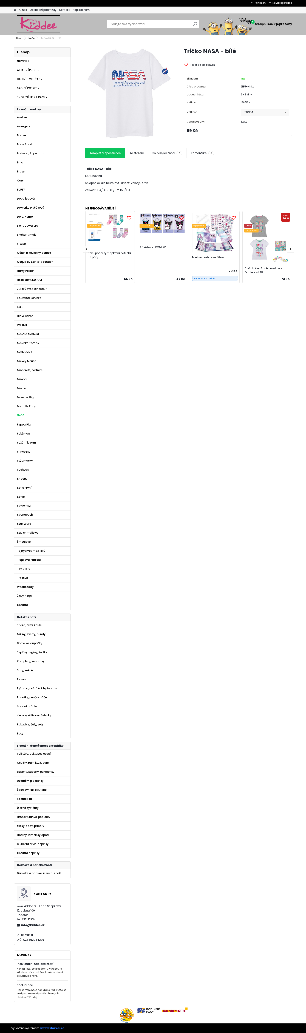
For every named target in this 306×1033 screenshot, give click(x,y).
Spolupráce (25, 985)
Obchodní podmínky (43, 10)
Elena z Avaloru (27, 226)
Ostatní (22, 605)
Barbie (21, 135)
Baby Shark (25, 144)
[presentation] (86, 249)
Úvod (19, 38)
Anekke (22, 117)
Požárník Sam (26, 442)
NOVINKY (23, 61)
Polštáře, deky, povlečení (34, 754)
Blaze (20, 171)
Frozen (21, 244)
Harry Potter (25, 271)
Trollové (22, 578)
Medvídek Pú (25, 352)
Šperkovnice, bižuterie (32, 790)
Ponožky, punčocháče (32, 697)
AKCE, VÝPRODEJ (28, 70)
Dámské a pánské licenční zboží (39, 873)
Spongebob (25, 514)
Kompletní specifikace (105, 153)
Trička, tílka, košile (29, 625)
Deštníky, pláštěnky (30, 781)
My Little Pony (26, 406)
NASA (32, 38)
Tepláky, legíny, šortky (32, 652)
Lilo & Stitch (25, 316)
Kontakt (64, 10)
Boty (20, 733)
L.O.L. (20, 307)
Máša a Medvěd (28, 334)
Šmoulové (24, 542)
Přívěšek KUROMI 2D (153, 247)
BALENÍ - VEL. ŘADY (29, 79)
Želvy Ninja (24, 596)
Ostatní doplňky (28, 853)
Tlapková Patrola (29, 560)
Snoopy (22, 479)
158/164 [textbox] (248, 112)
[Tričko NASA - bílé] (128, 93)
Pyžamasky (25, 460)
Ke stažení (136, 153)
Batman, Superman (30, 153)
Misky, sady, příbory (30, 826)
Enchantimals (26, 235)
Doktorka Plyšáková (30, 207)
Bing (20, 162)
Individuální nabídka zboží (35, 964)
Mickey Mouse (26, 361)
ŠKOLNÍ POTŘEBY (28, 88)
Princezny (23, 451)
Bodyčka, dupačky (29, 643)
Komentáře (201, 153)
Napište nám (81, 10)
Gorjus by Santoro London (35, 262)
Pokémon (23, 433)
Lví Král (22, 325)
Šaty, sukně (25, 670)
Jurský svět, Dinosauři (32, 289)
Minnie (21, 388)
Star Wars (24, 524)
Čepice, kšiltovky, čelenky (34, 715)
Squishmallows (27, 533)
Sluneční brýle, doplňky (33, 844)
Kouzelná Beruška (29, 298)
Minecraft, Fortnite (29, 370)
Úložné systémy (28, 808)
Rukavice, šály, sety (30, 724)
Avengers (23, 126)
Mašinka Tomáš (28, 343)
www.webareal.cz (52, 1028)
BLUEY (21, 189)
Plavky (21, 679)
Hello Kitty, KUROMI (29, 280)
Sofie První (24, 488)
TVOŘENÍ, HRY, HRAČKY (32, 97)
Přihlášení (260, 3)
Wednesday (25, 587)
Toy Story (23, 569)
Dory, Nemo (25, 216)
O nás (23, 10)
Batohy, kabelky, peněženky (35, 772)
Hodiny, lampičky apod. (33, 835)
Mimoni (22, 379)
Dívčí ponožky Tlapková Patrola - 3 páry (109, 255)
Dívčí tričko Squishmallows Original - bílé (263, 270)
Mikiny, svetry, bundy (31, 634)
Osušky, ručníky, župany (33, 763)
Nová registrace (282, 3)
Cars (20, 180)
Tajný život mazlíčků (31, 551)
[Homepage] (15, 10)
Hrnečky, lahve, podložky (33, 817)
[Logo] (38, 24)
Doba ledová (26, 198)
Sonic (21, 497)
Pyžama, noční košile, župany (37, 688)
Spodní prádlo (27, 706)
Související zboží (166, 153)
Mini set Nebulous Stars (208, 257)
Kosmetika (24, 799)
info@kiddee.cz (33, 925)
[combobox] (265, 112)
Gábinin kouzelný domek (34, 253)
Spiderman (24, 505)
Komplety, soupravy (31, 661)
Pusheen (23, 470)
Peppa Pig (24, 424)
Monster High (26, 397)
